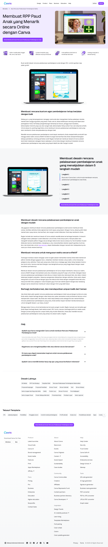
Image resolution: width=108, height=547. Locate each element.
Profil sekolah (64, 415)
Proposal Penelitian (41, 387)
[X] (44, 543)
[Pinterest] (40, 543)
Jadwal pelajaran (12, 415)
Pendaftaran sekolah (85, 415)
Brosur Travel (53, 387)
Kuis (72, 387)
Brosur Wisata (80, 387)
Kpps (94, 415)
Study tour (73, 415)
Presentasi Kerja (56, 395)
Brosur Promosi (63, 391)
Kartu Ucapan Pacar (27, 395)
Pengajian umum (33, 415)
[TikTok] (37, 543)
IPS (4, 415)
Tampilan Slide (46, 383)
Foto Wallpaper (74, 391)
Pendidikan (23, 415)
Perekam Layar (68, 395)
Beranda (5, 9)
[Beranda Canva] (8, 3)
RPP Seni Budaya (34, 383)
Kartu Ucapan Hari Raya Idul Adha (31, 391)
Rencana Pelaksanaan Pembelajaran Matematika (66, 383)
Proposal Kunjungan (27, 387)
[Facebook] (33, 543)
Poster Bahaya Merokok (42, 395)
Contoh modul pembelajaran (49, 415)
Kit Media (24, 383)
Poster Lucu (52, 391)
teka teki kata (42, 245)
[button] (39, 3)
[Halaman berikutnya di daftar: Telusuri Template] (104, 415)
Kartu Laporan (79, 395)
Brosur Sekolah (64, 387)
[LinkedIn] (27, 543)
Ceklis (44, 391)
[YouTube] (47, 543)
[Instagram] (30, 543)
